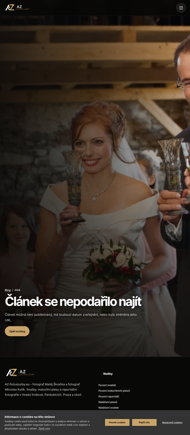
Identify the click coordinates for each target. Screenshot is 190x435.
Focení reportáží (109, 396)
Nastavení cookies (172, 422)
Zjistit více (44, 428)
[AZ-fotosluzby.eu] (19, 8)
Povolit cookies (117, 422)
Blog (8, 290)
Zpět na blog (17, 331)
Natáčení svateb (109, 407)
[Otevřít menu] (181, 8)
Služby (108, 373)
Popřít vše (144, 422)
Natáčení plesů (108, 402)
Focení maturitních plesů (114, 390)
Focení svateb (107, 385)
